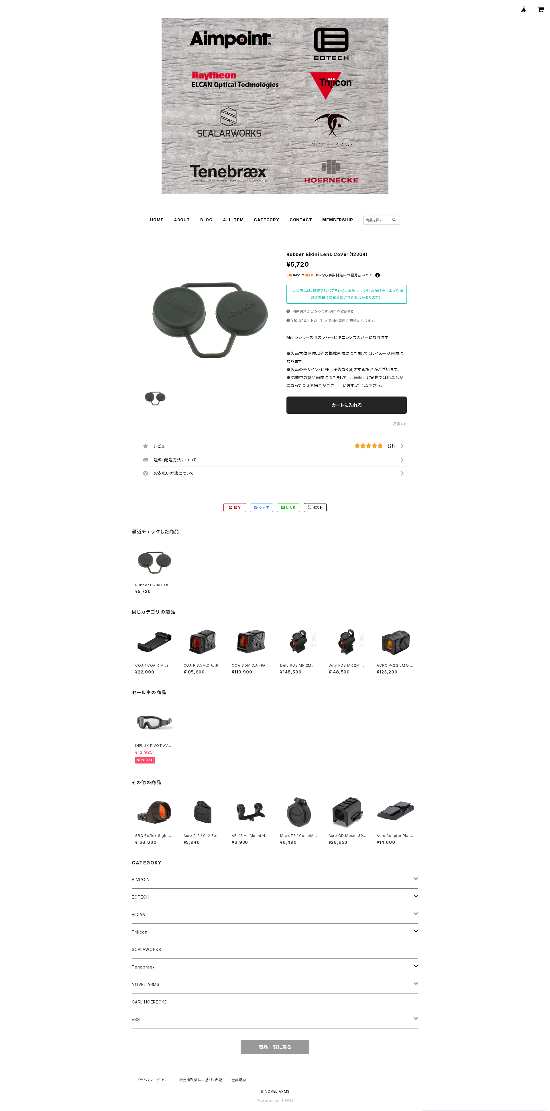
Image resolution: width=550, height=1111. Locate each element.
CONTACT (301, 219)
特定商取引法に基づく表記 (200, 1080)
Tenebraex (143, 966)
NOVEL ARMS (146, 984)
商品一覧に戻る (275, 1047)
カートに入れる (347, 405)
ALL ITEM (233, 219)
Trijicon (139, 932)
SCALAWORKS (146, 949)
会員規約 (238, 1080)
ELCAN (139, 914)
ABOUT (182, 219)
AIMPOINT (142, 879)
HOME (157, 219)
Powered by (269, 1100)
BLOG (206, 219)
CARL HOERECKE (149, 1001)
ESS (136, 1019)
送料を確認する (341, 311)
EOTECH (141, 897)
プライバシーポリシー (153, 1080)
